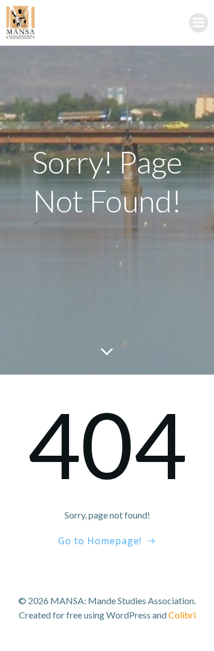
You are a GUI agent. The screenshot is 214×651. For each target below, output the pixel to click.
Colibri (182, 614)
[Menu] (198, 23)
